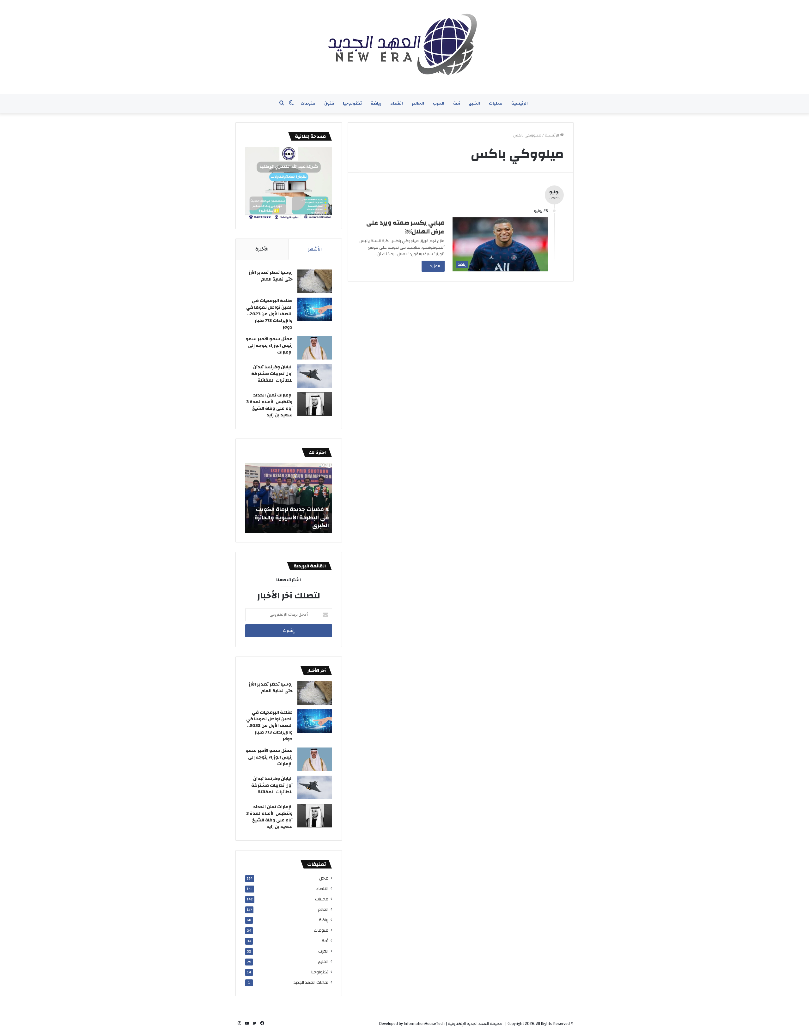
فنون (329, 103)
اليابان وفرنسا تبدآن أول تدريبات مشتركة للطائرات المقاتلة (272, 373)
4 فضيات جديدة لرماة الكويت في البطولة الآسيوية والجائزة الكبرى (291, 517)
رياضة (376, 103)
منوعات (308, 103)
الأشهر (315, 249)
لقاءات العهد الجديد (311, 982)
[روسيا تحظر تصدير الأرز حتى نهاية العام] (314, 281)
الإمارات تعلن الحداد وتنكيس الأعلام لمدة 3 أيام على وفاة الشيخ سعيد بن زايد (269, 405)
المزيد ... (433, 266)
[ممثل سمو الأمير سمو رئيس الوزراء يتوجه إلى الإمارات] (314, 348)
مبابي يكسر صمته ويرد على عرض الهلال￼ (405, 227)
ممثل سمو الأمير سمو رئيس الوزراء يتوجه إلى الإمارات (269, 345)
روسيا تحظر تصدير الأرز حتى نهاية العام (271, 276)
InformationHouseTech (424, 1023)
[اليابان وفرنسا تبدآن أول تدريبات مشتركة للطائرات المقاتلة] (314, 376)
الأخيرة (262, 249)
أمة (456, 103)
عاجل (323, 878)
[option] (288, 498)
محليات (495, 103)
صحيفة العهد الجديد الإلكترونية (475, 1023)
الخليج (474, 103)
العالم (418, 103)
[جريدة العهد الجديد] (404, 47)
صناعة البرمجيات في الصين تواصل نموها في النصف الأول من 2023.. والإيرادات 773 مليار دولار (269, 314)
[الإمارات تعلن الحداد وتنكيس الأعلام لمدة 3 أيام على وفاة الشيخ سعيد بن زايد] (314, 404)
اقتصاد (396, 103)
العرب (438, 103)
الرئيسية (519, 103)
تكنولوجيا (352, 103)
